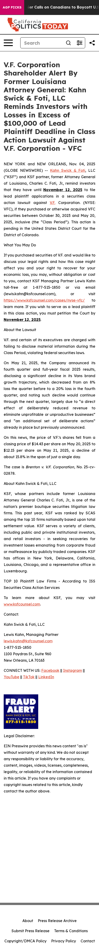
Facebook (50, 670)
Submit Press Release (31, 931)
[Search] (68, 43)
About (27, 920)
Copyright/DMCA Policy (25, 941)
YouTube (11, 677)
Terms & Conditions (71, 931)
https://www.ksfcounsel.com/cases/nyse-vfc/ (44, 300)
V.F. (52, 202)
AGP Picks (12, 7)
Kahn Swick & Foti (67, 170)
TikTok (29, 677)
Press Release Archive (57, 920)
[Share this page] (92, 42)
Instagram (72, 670)
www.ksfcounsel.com (22, 604)
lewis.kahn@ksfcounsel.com (28, 641)
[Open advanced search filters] (79, 43)
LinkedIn (46, 677)
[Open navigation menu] (8, 42)
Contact (88, 941)
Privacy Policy (63, 941)
